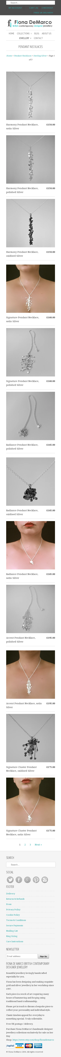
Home (11, 33)
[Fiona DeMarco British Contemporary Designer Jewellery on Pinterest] (36, 883)
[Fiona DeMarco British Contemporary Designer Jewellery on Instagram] (45, 883)
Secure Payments (14, 925)
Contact (38, 38)
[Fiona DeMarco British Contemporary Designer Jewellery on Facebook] (19, 883)
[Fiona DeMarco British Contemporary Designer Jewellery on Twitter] (10, 883)
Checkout (47, 8)
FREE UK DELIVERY (43, 13)
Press (8, 904)
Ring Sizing (11, 936)
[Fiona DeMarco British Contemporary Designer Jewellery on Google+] (27, 883)
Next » (38, 844)
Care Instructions (14, 941)
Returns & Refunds (15, 899)
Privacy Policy (13, 909)
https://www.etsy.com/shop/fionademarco (33, 1040)
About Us (46, 33)
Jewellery (25, 38)
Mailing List (12, 931)
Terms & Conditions (16, 920)
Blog (36, 33)
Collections (24, 33)
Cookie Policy (13, 915)
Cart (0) (33, 8)
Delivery (10, 893)
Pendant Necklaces (30, 46)
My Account (15, 8)
